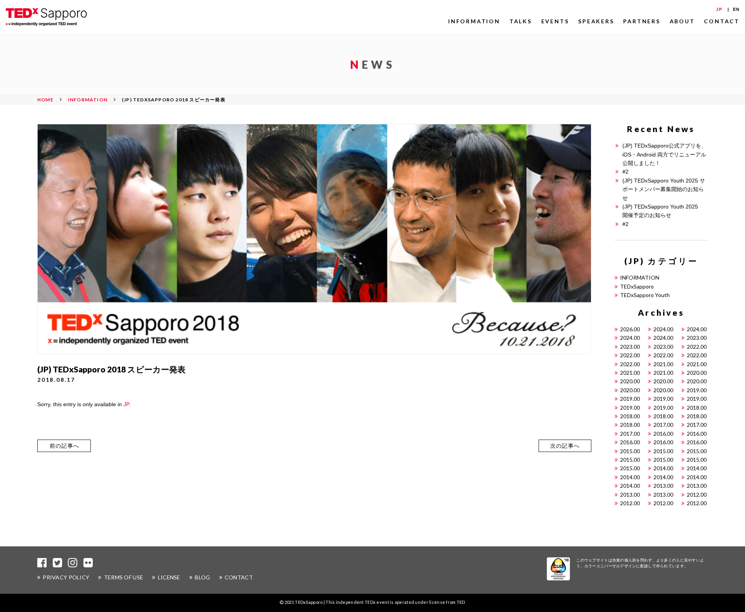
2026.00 (630, 329)
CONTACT (722, 21)
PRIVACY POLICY (66, 577)
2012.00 (697, 494)
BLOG (202, 577)
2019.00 (697, 390)
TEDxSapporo (637, 286)
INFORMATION (474, 21)
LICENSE (169, 577)
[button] (64, 446)
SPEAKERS (596, 21)
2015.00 (630, 451)
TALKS (520, 21)
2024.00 (663, 329)
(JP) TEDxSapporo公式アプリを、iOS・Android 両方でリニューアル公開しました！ (664, 154)
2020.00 (697, 372)
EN (736, 9)
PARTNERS (641, 21)
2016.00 (663, 433)
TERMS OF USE (123, 577)
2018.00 (697, 407)
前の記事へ (65, 446)
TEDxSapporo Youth (645, 295)
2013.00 (663, 485)
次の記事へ (565, 446)
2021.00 (663, 364)
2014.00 (663, 468)
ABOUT (682, 21)
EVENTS (555, 21)
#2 (625, 172)
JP (719, 9)
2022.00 (697, 346)
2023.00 (697, 337)
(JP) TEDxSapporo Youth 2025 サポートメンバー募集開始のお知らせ (663, 189)
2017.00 (663, 424)
